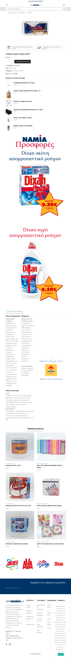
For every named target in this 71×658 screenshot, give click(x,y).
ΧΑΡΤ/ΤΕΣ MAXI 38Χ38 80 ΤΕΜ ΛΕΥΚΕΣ (49, 505)
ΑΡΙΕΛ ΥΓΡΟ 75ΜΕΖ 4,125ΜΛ (22, 118)
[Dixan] (58, 563)
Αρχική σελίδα (12, 13)
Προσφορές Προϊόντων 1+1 (30, 619)
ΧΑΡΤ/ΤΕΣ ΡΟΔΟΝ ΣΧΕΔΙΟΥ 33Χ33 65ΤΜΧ (50, 544)
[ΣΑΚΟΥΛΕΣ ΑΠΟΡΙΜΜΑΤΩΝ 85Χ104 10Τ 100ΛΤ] (9, 112)
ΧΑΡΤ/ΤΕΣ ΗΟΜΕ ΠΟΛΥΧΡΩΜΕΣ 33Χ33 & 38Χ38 (50, 466)
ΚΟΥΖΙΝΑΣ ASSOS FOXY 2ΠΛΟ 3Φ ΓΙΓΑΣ (18, 505)
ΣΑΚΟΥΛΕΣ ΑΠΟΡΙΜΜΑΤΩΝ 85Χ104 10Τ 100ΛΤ (28, 110)
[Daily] (43, 564)
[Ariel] (12, 563)
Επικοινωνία (30, 624)
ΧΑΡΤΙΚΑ (22, 13)
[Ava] (27, 563)
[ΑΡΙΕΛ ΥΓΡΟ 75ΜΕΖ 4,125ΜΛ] (9, 120)
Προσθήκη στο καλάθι (23, 61)
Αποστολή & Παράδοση (15, 311)
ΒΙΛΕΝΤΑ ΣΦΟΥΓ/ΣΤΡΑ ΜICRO (22, 126)
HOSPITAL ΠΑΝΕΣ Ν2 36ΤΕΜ (22, 101)
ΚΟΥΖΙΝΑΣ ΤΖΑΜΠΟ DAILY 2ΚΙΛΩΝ (17, 544)
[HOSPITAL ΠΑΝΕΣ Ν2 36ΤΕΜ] (9, 104)
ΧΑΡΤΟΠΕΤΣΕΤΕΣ (45, 463)
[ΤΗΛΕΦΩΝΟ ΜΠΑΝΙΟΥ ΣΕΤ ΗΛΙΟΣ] (9, 85)
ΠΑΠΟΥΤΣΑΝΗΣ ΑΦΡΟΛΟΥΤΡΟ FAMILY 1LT (27, 91)
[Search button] (64, 9)
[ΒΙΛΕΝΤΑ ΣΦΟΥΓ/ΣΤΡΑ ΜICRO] (9, 128)
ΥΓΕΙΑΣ (29, 13)
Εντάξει (61, 654)
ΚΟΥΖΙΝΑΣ (8, 463)
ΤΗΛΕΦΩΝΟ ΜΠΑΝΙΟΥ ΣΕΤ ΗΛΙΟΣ (24, 83)
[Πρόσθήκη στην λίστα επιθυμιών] (16, 447)
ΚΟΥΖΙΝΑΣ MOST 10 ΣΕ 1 (13, 465)
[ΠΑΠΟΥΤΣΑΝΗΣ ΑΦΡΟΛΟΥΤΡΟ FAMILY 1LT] (9, 94)
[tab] (15, 311)
